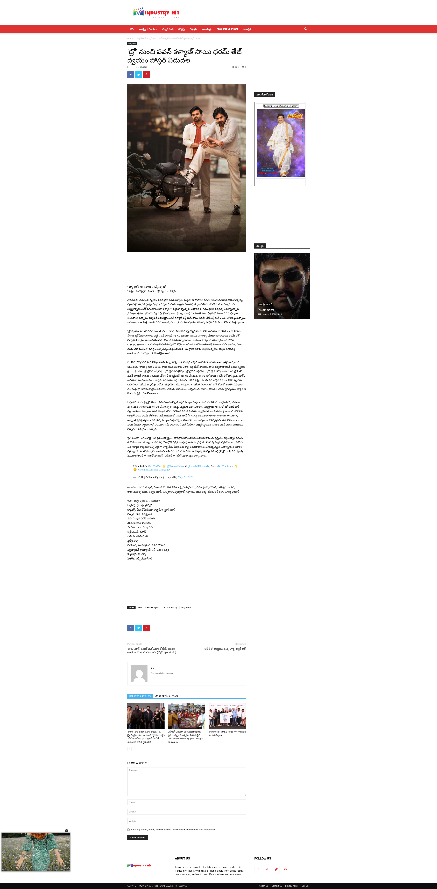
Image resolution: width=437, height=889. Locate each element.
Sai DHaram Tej (169, 607)
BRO (140, 607)
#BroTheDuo (154, 466)
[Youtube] (285, 869)
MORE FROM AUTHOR (167, 696)
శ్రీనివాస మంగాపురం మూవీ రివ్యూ (278, 310)
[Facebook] (257, 869)
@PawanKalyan (176, 466)
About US (263, 885)
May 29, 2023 (185, 477)
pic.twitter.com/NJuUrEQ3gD (153, 469)
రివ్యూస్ (193, 29)
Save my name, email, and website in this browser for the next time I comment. (173, 829)
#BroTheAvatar (225, 466)
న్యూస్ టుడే (167, 29)
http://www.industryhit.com (162, 673)
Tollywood (186, 607)
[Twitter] (276, 869)
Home (130, 38)
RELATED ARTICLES (140, 696)
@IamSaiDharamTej (199, 466)
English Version (227, 29)
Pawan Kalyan (152, 607)
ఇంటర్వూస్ (207, 29)
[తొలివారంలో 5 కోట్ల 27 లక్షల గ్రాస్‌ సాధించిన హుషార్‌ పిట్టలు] (227, 716)
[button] (66, 830)
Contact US (276, 885)
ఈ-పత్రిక (247, 29)
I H (131, 67)
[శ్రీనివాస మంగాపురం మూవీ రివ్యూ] (282, 286)
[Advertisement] (247, 12)
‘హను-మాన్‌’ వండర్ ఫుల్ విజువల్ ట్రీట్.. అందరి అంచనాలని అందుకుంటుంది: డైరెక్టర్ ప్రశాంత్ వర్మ (151, 650)
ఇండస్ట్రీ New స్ (147, 29)
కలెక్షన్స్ (181, 29)
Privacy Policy (291, 885)
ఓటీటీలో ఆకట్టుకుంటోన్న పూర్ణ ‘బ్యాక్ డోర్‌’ (225, 648)
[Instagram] (267, 869)
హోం (132, 29)
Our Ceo (305, 885)
